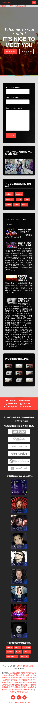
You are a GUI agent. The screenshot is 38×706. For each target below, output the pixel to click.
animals (9, 194)
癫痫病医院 (28, 666)
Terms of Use (25, 702)
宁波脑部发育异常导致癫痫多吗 (19, 681)
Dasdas (27, 651)
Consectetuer (12, 656)
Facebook (25, 400)
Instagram (11, 406)
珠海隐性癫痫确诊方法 (17, 677)
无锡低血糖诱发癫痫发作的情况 (22, 673)
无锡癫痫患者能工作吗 (25, 689)
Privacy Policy (13, 702)
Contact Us (26, 51)
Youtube (26, 403)
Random (9, 224)
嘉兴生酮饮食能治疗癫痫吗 (18, 684)
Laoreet (10, 651)
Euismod (26, 647)
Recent (24, 219)
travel (16, 204)
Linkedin (12, 403)
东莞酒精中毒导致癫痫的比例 (22, 680)
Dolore (18, 651)
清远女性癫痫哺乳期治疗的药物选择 (19, 685)
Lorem (9, 647)
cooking (19, 194)
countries (9, 199)
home (19, 199)
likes (27, 199)
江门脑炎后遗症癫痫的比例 (23, 690)
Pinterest (27, 406)
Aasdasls (24, 656)
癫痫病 (20, 666)
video (24, 204)
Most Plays (10, 219)
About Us (10, 51)
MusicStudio (7, 3)
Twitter (12, 400)
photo (8, 204)
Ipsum (17, 647)
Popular (18, 219)
